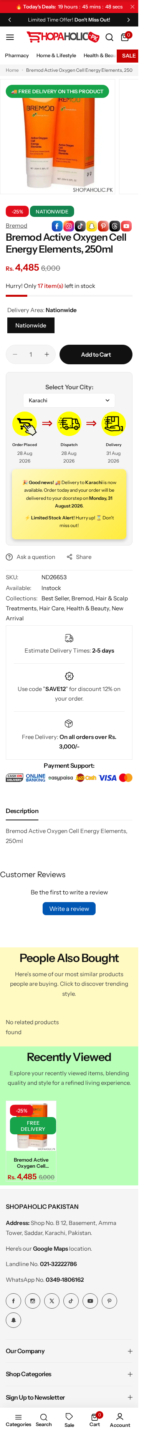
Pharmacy (17, 55)
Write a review (69, 908)
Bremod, (83, 598)
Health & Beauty (102, 55)
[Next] (128, 19)
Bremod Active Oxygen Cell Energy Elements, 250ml (30, 1160)
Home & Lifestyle (56, 55)
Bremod (16, 225)
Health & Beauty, (89, 608)
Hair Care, (52, 608)
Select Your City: (69, 387)
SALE (129, 55)
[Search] (109, 37)
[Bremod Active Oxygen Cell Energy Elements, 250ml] (30, 1125)
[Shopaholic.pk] (62, 37)
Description (22, 811)
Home (12, 70)
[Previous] (9, 19)
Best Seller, (56, 598)
